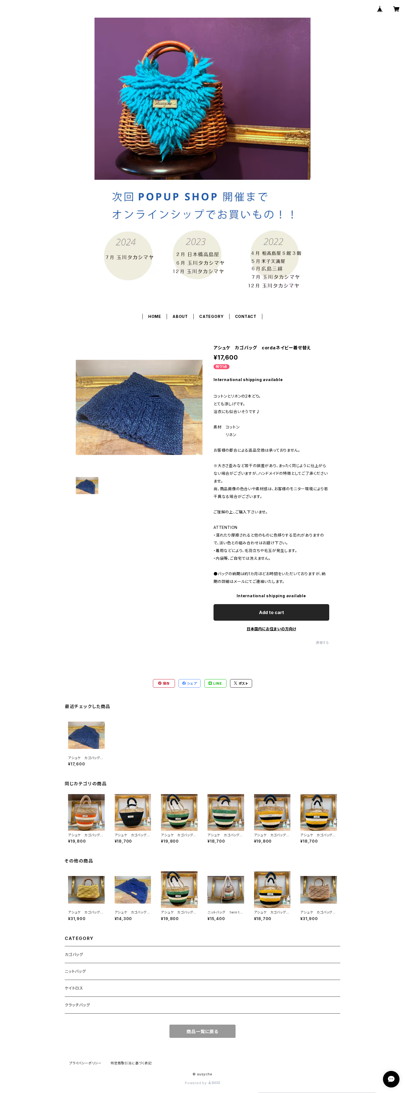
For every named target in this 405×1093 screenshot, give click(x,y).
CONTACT (246, 316)
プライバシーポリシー (85, 1063)
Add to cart (271, 612)
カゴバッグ (74, 954)
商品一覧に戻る (202, 1031)
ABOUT (180, 316)
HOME (154, 316)
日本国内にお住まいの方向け (271, 628)
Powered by (196, 1083)
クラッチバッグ (77, 1005)
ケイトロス (74, 988)
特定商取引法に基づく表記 (131, 1063)
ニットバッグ (75, 971)
